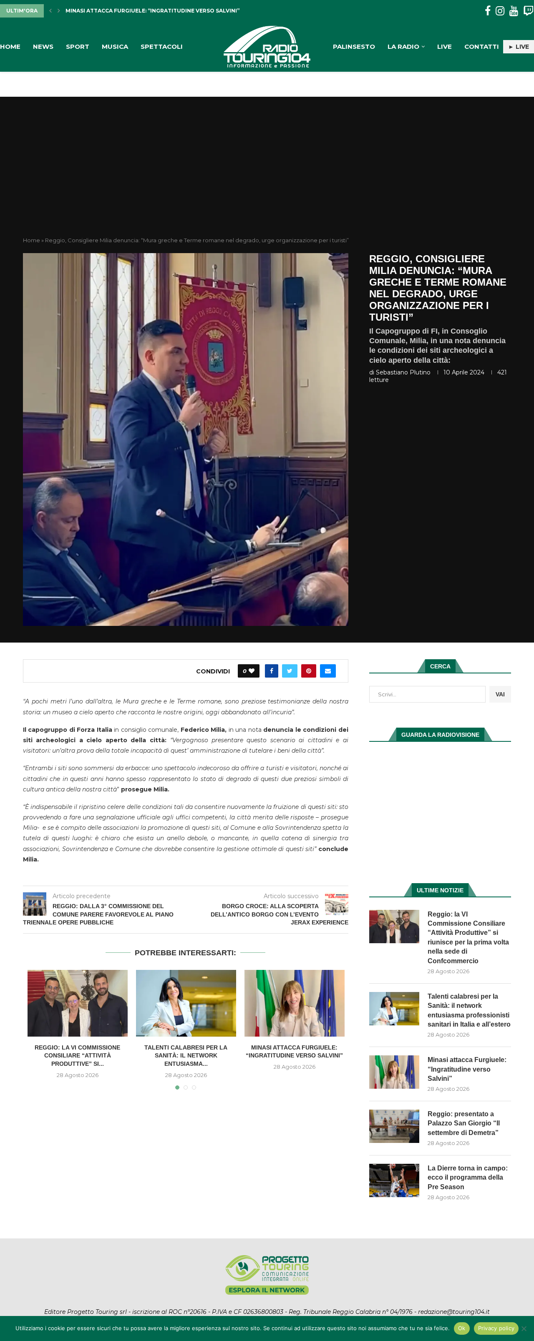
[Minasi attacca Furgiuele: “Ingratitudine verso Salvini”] (294, 1003)
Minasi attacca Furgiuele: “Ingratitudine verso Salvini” (467, 1069)
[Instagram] (500, 11)
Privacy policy (496, 1328)
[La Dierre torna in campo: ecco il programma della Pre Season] (394, 1180)
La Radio (403, 46)
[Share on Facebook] (271, 671)
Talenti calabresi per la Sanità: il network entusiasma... (185, 1055)
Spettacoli (162, 46)
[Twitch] (528, 11)
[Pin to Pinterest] (308, 671)
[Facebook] (487, 11)
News (43, 46)
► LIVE (518, 46)
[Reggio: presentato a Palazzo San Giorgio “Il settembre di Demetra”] (394, 1126)
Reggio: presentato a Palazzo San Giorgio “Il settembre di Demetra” (464, 1123)
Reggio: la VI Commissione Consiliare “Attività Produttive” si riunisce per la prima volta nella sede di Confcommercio (468, 937)
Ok (462, 1328)
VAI (500, 694)
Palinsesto (354, 46)
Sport (77, 46)
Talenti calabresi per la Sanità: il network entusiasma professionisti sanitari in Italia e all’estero (469, 1010)
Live (444, 46)
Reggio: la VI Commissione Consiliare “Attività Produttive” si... (77, 1055)
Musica (115, 46)
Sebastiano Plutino (403, 372)
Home (10, 46)
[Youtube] (514, 11)
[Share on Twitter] (289, 671)
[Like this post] (251, 671)
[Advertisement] (267, 174)
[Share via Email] (328, 671)
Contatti (481, 46)
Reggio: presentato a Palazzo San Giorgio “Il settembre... (155, 11)
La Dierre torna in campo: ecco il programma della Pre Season (468, 1177)
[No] (523, 1328)
